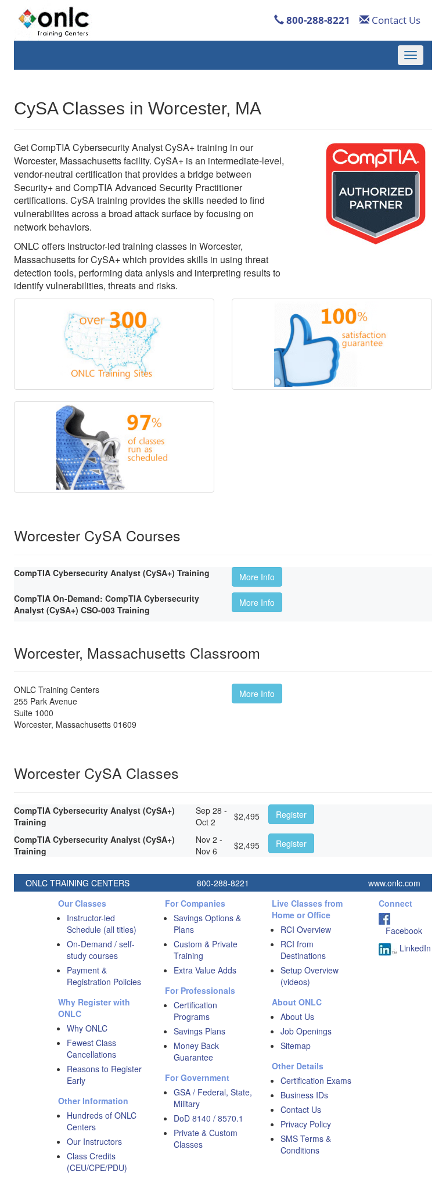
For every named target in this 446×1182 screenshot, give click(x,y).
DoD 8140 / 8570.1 (208, 1118)
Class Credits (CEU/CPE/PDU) (97, 1161)
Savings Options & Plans (207, 923)
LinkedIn (414, 948)
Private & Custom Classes (206, 1138)
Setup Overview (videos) (309, 975)
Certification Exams (315, 1080)
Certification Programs (195, 1010)
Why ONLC (87, 1028)
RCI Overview (305, 929)
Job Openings (306, 1031)
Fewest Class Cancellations (91, 1048)
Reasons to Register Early (104, 1074)
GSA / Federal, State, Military (213, 1097)
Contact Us (394, 20)
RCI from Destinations (303, 949)
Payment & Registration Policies (104, 975)
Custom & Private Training (206, 949)
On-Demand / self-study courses (101, 949)
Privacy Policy (305, 1124)
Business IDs (304, 1095)
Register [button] (291, 814)
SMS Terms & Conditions (305, 1144)
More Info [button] (257, 577)
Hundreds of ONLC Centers (101, 1121)
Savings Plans (199, 1031)
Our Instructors (94, 1141)
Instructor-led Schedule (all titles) (101, 923)
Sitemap (295, 1045)
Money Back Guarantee (196, 1051)
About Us (297, 1016)
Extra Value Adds (205, 970)
